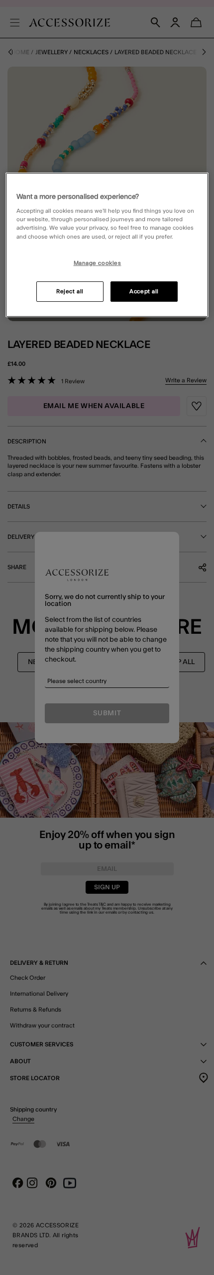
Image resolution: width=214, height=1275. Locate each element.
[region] (107, 245)
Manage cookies (97, 263)
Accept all (144, 291)
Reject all (70, 291)
